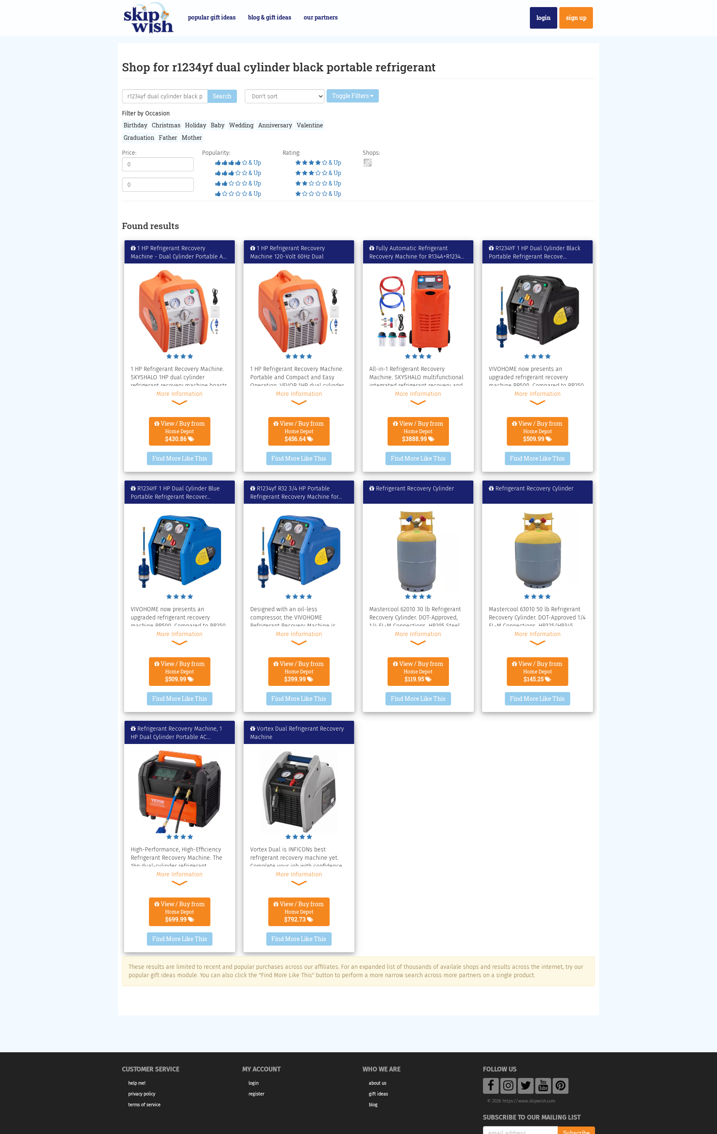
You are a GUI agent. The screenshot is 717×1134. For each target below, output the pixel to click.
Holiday (195, 125)
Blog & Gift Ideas (269, 17)
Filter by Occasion (146, 113)
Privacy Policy (141, 1094)
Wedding (241, 125)
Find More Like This (179, 458)
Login (544, 18)
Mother (192, 137)
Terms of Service (144, 1104)
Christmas (166, 125)
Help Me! (137, 1083)
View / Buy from (182, 431)
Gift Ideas (378, 1094)
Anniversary (275, 125)
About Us (377, 1083)
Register (256, 1094)
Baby (217, 125)
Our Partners (321, 17)
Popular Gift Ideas (212, 17)
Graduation (139, 137)
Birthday (135, 125)
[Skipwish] (149, 17)
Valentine (310, 125)
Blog (373, 1104)
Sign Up (576, 18)
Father (168, 137)
